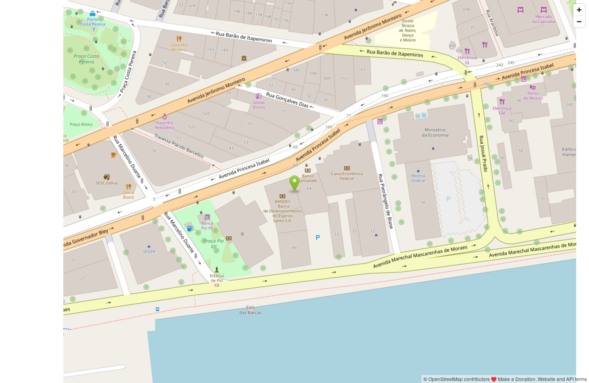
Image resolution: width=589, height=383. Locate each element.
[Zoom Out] (579, 21)
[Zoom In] (579, 10)
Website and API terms (562, 378)
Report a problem (401, 378)
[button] (295, 183)
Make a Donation (516, 378)
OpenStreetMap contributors (459, 378)
